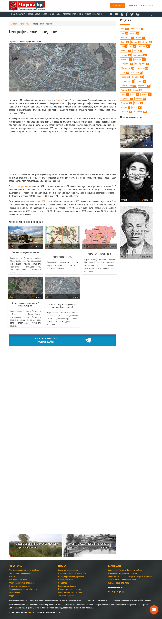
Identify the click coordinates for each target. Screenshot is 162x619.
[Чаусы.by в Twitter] (132, 14)
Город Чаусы (117, 5)
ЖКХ (80, 14)
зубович (137, 51)
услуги (136, 107)
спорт (134, 94)
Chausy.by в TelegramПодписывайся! (45, 340)
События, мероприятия (68, 570)
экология (126, 112)
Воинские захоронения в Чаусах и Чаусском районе (130, 576)
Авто (45, 14)
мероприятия (141, 64)
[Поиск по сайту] (150, 14)
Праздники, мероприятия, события (122, 573)
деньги (147, 42)
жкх (132, 46)
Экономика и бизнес (67, 586)
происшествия (128, 86)
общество (142, 68)
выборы (135, 42)
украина (125, 107)
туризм (138, 103)
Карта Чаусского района (99, 254)
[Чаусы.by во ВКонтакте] (116, 14)
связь (124, 94)
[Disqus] (62, 423)
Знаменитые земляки (18, 580)
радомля (126, 90)
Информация (14, 592)
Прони (59, 100)
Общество (62, 583)
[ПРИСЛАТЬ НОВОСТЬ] (154, 609)
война (124, 42)
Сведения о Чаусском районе (25, 252)
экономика (140, 112)
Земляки (97, 14)
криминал (126, 59)
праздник (137, 77)
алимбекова (137, 29)
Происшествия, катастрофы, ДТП (72, 573)
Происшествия (18, 14)
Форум (11, 595)
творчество (126, 99)
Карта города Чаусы (62, 256)
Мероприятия (69, 14)
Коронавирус (34, 14)
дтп (124, 46)
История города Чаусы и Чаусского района (87, 545)
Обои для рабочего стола (118, 583)
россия (137, 90)
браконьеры (127, 38)
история (125, 55)
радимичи (143, 86)
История (12, 576)
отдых (125, 73)
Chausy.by (31, 612)
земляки (125, 51)
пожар (125, 77)
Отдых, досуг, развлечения (69, 589)
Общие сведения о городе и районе (24, 570)
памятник (136, 73)
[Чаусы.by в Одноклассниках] (122, 14)
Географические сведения (20, 573)
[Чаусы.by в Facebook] (127, 14)
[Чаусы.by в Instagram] (137, 14)
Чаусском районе (19, 186)
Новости (132, 5)
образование (127, 68)
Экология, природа (66, 595)
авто (124, 29)
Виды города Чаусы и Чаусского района (125, 570)
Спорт (88, 14)
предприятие (127, 81)
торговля (140, 99)
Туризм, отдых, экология (19, 586)
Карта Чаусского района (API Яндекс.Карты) (25, 304)
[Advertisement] (62, 153)
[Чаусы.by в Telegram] (110, 14)
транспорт (126, 103)
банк (124, 33)
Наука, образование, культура (71, 576)
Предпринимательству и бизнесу (23, 589)
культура (139, 59)
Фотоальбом (146, 5)
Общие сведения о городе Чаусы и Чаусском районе (37, 545)
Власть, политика (65, 580)
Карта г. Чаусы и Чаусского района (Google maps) (62, 305)
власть (140, 38)
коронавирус (139, 55)
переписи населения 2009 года (35, 201)
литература (127, 64)
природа (140, 81)
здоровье (143, 46)
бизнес (134, 33)
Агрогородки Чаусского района (22, 583)
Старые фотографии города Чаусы (122, 580)
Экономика (55, 14)
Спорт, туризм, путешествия (70, 592)
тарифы (145, 94)
